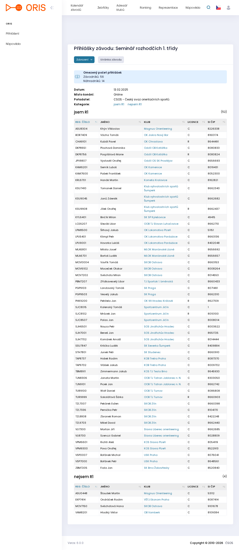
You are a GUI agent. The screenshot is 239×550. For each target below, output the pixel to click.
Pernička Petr (108, 410)
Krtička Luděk (109, 346)
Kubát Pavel (108, 141)
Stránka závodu (111, 59)
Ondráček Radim (111, 499)
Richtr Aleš (107, 442)
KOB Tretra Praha (155, 358)
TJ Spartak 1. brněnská (158, 281)
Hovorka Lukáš (109, 243)
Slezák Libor (108, 224)
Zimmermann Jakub (113, 371)
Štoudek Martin (110, 493)
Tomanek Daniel (110, 188)
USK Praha (151, 455)
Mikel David (107, 423)
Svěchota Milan (110, 275)
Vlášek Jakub (109, 365)
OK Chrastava (153, 141)
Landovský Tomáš (112, 288)
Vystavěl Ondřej (110, 161)
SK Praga (150, 288)
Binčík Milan (108, 217)
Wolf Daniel (107, 391)
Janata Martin (109, 378)
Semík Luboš (108, 167)
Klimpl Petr (107, 236)
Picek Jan (106, 384)
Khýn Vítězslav (110, 129)
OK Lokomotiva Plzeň (157, 230)
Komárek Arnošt (110, 339)
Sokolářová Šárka (111, 397)
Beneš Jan (107, 333)
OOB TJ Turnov (153, 391)
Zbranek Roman (110, 416)
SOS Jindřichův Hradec (159, 326)
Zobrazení (82, 59)
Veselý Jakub (109, 294)
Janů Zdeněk (108, 198)
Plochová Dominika (112, 148)
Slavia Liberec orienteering (161, 429)
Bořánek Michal (110, 455)
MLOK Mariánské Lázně (159, 249)
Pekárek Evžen (109, 403)
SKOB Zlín (150, 403)
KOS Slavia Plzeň (155, 442)
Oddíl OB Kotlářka (155, 148)
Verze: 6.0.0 (76, 543)
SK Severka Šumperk (157, 346)
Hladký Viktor (109, 512)
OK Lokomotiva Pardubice (160, 236)
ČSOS (229, 543)
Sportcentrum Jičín (156, 307)
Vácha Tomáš (109, 135)
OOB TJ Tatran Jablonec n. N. (162, 378)
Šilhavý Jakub (109, 230)
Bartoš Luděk (108, 256)
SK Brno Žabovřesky (156, 468)
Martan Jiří (107, 429)
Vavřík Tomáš (109, 262)
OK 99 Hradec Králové (158, 301)
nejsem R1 (135, 104)
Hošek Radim (109, 358)
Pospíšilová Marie (111, 154)
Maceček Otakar (111, 268)
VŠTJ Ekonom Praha (156, 499)
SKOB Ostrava (153, 262)
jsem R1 (119, 104)
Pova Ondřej (108, 448)
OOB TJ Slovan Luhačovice (161, 224)
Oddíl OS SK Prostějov (158, 161)
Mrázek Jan (108, 314)
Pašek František (110, 173)
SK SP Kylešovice (154, 217)
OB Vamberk (152, 512)
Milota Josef (108, 249)
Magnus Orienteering (158, 129)
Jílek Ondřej (108, 209)
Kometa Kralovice (155, 180)
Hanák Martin (109, 180)
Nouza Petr (107, 326)
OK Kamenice (153, 167)
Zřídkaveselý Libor (112, 281)
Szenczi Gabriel (110, 435)
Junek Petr (107, 352)
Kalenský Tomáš (111, 307)
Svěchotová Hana (112, 506)
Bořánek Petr (108, 461)
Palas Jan (106, 320)
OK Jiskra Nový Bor (156, 135)
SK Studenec (152, 352)
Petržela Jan (108, 301)
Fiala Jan (106, 468)
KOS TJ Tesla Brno (155, 371)
